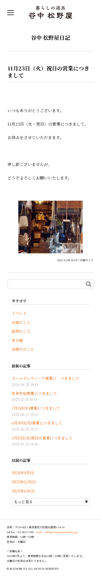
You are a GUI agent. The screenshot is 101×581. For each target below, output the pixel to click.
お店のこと (86, 260)
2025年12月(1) (24, 481)
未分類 (17, 340)
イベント (19, 313)
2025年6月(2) (23, 491)
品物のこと (21, 331)
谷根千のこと (23, 349)
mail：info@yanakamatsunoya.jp (57, 532)
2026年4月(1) (23, 472)
